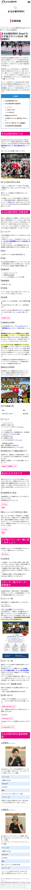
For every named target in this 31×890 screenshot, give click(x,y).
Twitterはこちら (7, 718)
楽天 (3, 507)
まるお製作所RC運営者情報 (13, 126)
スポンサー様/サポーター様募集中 (15, 123)
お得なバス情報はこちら (9, 466)
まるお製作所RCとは (11, 101)
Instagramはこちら (8, 727)
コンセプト (9, 107)
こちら (18, 312)
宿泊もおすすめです (11, 115)
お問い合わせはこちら (8, 707)
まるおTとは (5, 318)
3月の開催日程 (10, 112)
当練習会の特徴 (11, 110)
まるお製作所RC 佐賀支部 (12, 104)
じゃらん (4, 504)
